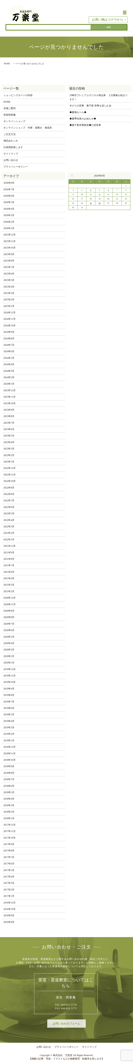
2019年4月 (8, 721)
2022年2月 (8, 533)
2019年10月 (9, 682)
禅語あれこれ (10, 140)
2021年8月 (8, 559)
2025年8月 (8, 260)
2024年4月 (8, 364)
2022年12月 (9, 468)
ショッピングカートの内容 (18, 95)
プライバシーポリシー (15, 166)
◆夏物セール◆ (77, 112)
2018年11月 (9, 753)
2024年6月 (8, 351)
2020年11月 (9, 604)
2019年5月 (8, 714)
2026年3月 (8, 215)
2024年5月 (8, 358)
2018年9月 (8, 766)
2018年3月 (8, 805)
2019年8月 (8, 695)
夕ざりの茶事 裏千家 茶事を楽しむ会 (90, 105)
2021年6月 (8, 572)
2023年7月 (8, 423)
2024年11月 (9, 319)
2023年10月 (9, 403)
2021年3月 (8, 585)
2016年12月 (9, 902)
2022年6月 (8, 507)
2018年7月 (8, 779)
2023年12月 (9, 390)
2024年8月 (8, 338)
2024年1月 (8, 384)
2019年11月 (9, 675)
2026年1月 (8, 228)
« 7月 (72, 175)
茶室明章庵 (9, 115)
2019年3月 (8, 727)
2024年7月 (8, 345)
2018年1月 (8, 818)
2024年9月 (8, 332)
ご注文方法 (9, 134)
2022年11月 (9, 474)
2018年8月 (8, 773)
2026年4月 (8, 209)
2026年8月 (8, 183)
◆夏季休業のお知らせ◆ (82, 118)
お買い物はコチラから (107, 19)
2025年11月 (9, 241)
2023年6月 (8, 429)
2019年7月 (8, 701)
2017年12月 (9, 825)
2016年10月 (9, 909)
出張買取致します (13, 147)
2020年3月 (8, 649)
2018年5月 (8, 792)
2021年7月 (8, 565)
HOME (7, 63)
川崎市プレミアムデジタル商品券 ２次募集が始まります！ (98, 97)
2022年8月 (8, 494)
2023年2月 (8, 455)
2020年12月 (9, 598)
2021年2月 (8, 591)
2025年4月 (8, 286)
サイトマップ (10, 153)
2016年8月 (8, 922)
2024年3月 (8, 371)
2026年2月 (8, 222)
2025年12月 (9, 234)
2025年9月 (8, 254)
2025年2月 (8, 299)
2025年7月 (8, 267)
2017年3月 (8, 883)
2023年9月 (8, 410)
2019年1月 (8, 740)
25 (91, 203)
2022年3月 (8, 526)
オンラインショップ (14, 121)
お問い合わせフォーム (66, 1023)
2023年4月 (8, 442)
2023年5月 (8, 435)
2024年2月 (8, 377)
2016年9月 (8, 915)
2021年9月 (8, 552)
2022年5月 (8, 513)
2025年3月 (8, 293)
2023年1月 (8, 461)
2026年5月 (8, 202)
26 (99, 203)
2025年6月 (8, 273)
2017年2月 (8, 889)
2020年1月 (8, 662)
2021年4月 (8, 578)
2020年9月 (8, 611)
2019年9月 (8, 688)
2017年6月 (8, 863)
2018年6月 (8, 786)
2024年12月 (9, 312)
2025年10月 (9, 247)
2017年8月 (8, 850)
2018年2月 (8, 812)
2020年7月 (8, 624)
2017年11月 (9, 831)
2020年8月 (8, 617)
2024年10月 (9, 325)
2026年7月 (8, 189)
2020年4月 (8, 643)
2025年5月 (8, 280)
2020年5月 (8, 637)
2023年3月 (8, 448)
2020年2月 (8, 656)
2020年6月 (8, 630)
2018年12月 (9, 747)
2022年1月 (8, 539)
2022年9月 (8, 487)
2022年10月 (9, 481)
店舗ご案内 (9, 108)
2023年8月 (8, 416)
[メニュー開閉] (124, 12)
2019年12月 (9, 669)
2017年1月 (8, 896)
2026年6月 (8, 196)
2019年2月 (8, 734)
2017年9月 (8, 844)
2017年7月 (8, 857)
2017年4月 (8, 876)
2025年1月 (8, 306)
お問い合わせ (10, 160)
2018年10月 (9, 760)
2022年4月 (8, 520)
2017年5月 (8, 870)
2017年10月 (9, 838)
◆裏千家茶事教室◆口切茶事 (85, 125)
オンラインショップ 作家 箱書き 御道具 (27, 127)
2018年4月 (8, 799)
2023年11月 (9, 397)
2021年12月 (9, 546)
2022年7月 (8, 500)
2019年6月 (8, 708)
